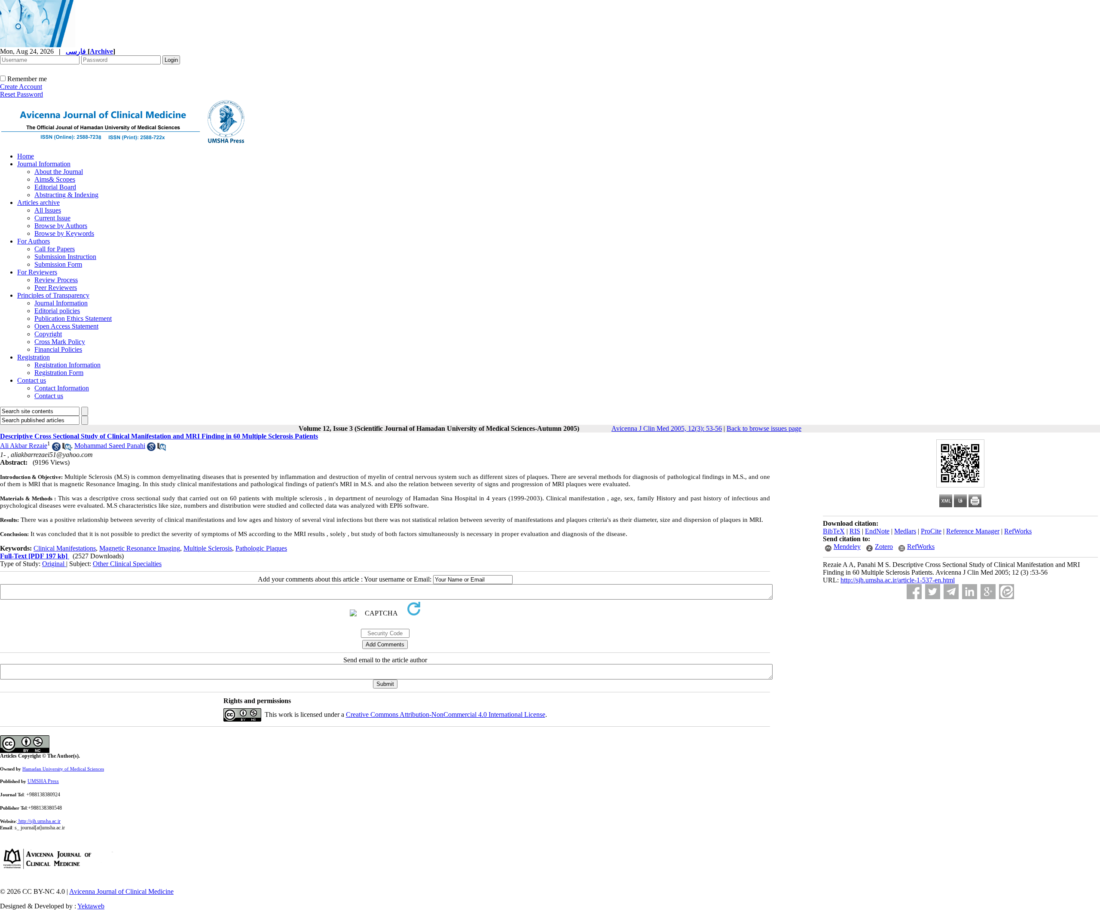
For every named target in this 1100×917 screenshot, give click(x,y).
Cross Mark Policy (59, 341)
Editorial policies (57, 310)
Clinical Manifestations (65, 548)
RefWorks (1018, 531)
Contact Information (61, 388)
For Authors (33, 241)
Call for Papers (54, 249)
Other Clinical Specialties (127, 563)
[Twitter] (932, 591)
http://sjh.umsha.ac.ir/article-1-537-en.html (897, 580)
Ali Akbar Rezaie (23, 445)
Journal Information (43, 164)
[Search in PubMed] (66, 448)
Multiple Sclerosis (207, 548)
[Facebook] (914, 591)
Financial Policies (58, 349)
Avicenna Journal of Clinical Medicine (121, 891)
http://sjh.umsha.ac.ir (39, 821)
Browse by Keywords (64, 233)
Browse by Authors (60, 225)
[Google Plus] (988, 591)
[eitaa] (1006, 591)
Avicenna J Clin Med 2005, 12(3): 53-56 (666, 428)
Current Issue (52, 218)
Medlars (905, 531)
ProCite (931, 531)
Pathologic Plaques (261, 548)
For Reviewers (37, 272)
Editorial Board (55, 187)
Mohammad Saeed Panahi (109, 445)
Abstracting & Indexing (66, 194)
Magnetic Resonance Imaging (139, 548)
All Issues (47, 210)
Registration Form (58, 372)
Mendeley (847, 546)
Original (54, 563)
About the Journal (58, 171)
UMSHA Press (43, 781)
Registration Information (67, 365)
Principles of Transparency (53, 295)
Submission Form (58, 264)
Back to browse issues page (764, 428)
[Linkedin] (969, 591)
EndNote (877, 531)
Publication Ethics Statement (73, 318)
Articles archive (38, 202)
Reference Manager (972, 531)
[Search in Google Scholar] (56, 448)
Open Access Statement (66, 326)
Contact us (31, 380)
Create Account (21, 86)
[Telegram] (951, 591)
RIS (854, 531)
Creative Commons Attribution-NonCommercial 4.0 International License (445, 714)
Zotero (884, 546)
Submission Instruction (65, 256)
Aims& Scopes (54, 179)
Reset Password (21, 94)
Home (25, 156)
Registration (33, 357)
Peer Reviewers (55, 287)
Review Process (56, 279)
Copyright (48, 334)
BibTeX (834, 531)
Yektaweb (90, 906)
